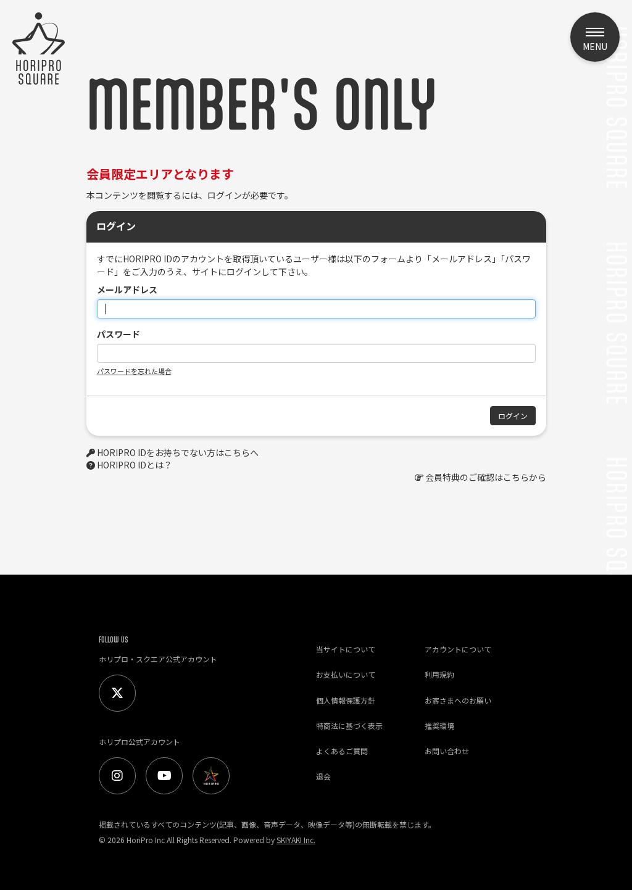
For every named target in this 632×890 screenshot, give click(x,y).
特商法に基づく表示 (349, 725)
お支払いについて (345, 674)
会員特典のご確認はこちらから (485, 477)
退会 (323, 776)
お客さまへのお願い (458, 700)
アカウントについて (458, 649)
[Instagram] (117, 775)
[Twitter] (117, 693)
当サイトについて (345, 649)
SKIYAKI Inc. (295, 839)
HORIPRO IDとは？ (134, 465)
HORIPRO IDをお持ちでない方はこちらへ (178, 452)
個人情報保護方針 (345, 700)
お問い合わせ (447, 751)
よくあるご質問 (342, 751)
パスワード (118, 334)
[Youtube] (164, 775)
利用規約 (439, 674)
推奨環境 (439, 725)
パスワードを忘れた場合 (134, 371)
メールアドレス (127, 289)
